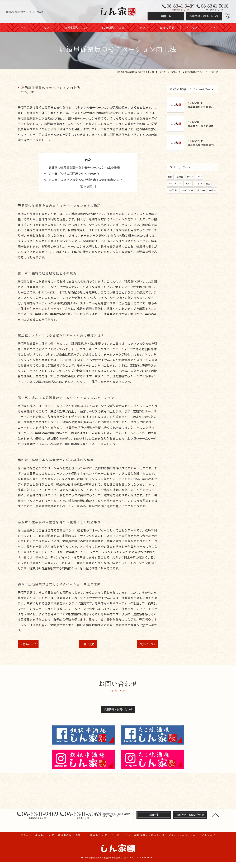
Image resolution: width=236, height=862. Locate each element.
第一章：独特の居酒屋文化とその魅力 (74, 173)
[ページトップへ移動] (215, 815)
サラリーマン (174, 183)
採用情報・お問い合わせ (204, 16)
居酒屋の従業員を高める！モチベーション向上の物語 (84, 167)
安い (199, 176)
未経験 (212, 190)
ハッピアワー (187, 190)
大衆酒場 (172, 190)
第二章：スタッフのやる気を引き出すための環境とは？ (86, 180)
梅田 (170, 176)
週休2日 (201, 190)
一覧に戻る (88, 644)
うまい (198, 183)
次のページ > (147, 644)
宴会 (208, 183)
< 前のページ (28, 644)
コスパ (188, 183)
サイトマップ (207, 835)
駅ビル (190, 176)
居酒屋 (180, 176)
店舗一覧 (166, 16)
